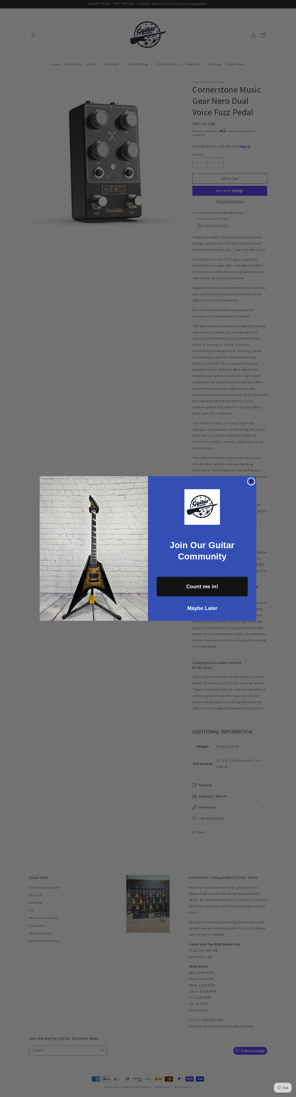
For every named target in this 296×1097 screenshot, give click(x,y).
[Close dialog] (251, 481)
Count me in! (202, 586)
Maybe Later (202, 608)
